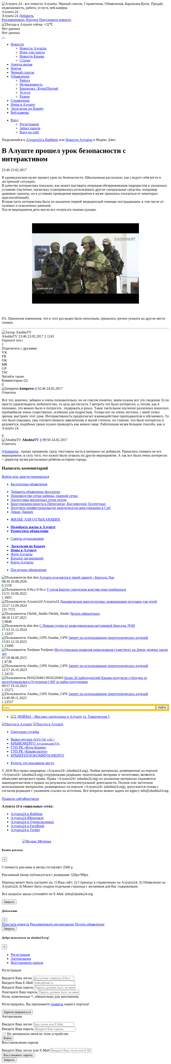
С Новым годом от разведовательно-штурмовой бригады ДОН (87, 625)
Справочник (20, 100)
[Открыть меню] (3, 38)
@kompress (10, 451)
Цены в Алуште (23, 104)
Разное (25, 96)
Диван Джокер (22, 512)
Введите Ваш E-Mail (17, 983)
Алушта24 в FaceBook (27, 826)
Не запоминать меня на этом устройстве (37, 1034)
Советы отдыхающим (27, 538)
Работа (25, 80)
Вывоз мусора (32, 739)
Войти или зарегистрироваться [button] (25, 476)
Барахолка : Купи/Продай (39, 88)
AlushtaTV (10, 336)
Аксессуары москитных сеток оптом (38, 500)
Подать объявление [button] (89, 924)
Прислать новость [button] (15, 924)
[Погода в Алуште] (17, 724)
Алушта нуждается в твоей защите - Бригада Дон (76, 577)
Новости (17, 44)
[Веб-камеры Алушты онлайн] (48, 724)
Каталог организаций (27, 558)
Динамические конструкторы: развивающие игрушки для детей (108, 601)
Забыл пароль (30, 128)
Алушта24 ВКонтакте (27, 818)
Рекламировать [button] (13, 20)
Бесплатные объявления (29, 484)
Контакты (31, 799)
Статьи (25, 60)
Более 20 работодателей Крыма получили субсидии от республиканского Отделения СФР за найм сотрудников (74, 680)
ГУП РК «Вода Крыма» (29, 747)
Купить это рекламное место (32, 763)
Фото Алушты (22, 554)
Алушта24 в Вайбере (27, 814)
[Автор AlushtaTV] (17, 332)
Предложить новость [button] (55, 20)
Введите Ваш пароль (17, 987)
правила (57, 1004)
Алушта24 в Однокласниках (32, 822)
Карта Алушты (22, 562)
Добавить (26, 16)
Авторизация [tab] (21, 958)
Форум (16, 68)
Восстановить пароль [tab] (27, 963)
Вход (14, 120)
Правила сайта (13, 799)
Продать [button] (32, 20)
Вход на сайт (29, 132)
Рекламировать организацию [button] (52, 924)
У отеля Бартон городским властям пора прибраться (86, 589)
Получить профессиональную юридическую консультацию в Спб (60, 508)
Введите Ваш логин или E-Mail (25, 1050)
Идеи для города (32, 52)
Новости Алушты (33, 48)
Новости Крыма (32, 56)
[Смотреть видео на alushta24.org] (85, 302)
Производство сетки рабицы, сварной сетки (44, 496)
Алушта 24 (10, 16)
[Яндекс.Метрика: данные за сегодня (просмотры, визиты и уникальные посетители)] (36, 841)
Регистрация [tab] (20, 954)
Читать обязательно (85, 613)
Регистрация (29, 124)
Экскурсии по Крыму (27, 108)
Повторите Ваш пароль (19, 992)
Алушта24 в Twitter (25, 830)
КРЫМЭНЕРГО (35, 743)
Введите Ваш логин (17, 978)
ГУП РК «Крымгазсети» (29, 751)
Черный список (22, 72)
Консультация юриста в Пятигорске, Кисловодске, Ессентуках (58, 504)
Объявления (20, 76)
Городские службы (25, 732)
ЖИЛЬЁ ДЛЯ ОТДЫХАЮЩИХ (35, 519)
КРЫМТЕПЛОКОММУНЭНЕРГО (37, 755)
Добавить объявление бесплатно (35, 492)
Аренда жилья (21, 64)
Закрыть (9, 902)
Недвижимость (31, 84)
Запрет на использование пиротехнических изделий (108, 638)
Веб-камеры (20, 112)
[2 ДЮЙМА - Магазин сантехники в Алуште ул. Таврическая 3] (60, 716)
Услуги (25, 92)
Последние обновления (28, 570)
